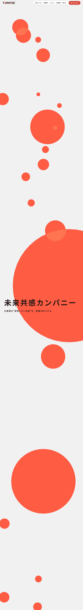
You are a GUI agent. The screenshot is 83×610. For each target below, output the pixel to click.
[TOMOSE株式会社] (9, 3)
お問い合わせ (75, 3)
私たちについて (38, 3)
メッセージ (52, 3)
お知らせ (64, 3)
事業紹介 (46, 3)
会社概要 (58, 3)
